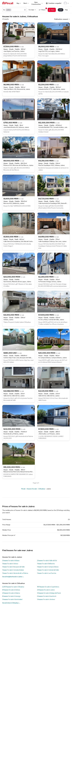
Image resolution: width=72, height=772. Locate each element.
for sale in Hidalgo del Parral (49, 593)
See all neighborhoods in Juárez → (13, 577)
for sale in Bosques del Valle (13, 567)
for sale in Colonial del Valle (48, 570)
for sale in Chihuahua (13, 587)
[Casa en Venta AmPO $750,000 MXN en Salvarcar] (18, 109)
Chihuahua (41, 489)
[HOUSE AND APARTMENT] (18, 71)
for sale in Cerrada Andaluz (13, 570)
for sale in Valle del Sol (47, 560)
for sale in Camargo (11, 596)
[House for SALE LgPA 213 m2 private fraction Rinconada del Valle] (18, 378)
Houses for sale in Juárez (12, 557)
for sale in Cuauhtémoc (48, 587)
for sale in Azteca (10, 564)
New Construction (36, 3)
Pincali (23, 489)
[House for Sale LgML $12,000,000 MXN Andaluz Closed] (53, 109)
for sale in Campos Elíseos (47, 567)
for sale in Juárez (46, 590)
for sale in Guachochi (46, 596)
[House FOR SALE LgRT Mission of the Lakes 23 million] (18, 263)
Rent (25, 3)
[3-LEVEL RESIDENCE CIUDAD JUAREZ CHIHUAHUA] (53, 416)
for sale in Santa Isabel (12, 599)
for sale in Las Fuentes (46, 573)
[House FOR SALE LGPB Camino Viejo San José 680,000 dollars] (18, 340)
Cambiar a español (54, 3)
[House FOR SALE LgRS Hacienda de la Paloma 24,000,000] (18, 416)
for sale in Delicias (11, 590)
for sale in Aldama (11, 593)
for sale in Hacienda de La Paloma (15, 573)
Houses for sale (32, 489)
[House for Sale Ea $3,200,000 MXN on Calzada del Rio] (53, 71)
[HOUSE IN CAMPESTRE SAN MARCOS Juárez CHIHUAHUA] (18, 454)
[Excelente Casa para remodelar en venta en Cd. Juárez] (53, 147)
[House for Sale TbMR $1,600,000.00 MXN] (18, 185)
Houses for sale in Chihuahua (13, 583)
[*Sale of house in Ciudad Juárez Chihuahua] (18, 301)
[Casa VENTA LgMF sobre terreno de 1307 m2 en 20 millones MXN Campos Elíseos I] (53, 340)
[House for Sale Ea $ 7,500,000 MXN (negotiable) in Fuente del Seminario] (18, 33)
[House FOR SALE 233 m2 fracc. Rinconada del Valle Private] (53, 378)
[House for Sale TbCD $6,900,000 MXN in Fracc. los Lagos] (53, 33)
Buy (18, 3)
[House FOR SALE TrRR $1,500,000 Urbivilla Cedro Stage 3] (18, 223)
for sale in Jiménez (46, 599)
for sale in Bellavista (45, 564)
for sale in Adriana (10, 560)
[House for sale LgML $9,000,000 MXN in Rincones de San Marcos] (18, 147)
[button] (66, 3)
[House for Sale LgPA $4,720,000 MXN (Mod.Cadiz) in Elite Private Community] (53, 185)
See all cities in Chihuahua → (11, 603)
